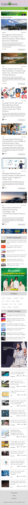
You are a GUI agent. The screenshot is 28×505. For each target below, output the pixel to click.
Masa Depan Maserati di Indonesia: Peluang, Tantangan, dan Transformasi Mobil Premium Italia (13, 211)
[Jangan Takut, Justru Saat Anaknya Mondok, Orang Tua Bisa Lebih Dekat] (6, 384)
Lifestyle (9, 307)
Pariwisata (9, 298)
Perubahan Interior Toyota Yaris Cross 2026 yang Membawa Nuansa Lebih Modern (18, 402)
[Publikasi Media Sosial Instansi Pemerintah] (6, 395)
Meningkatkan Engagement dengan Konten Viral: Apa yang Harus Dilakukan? (16, 324)
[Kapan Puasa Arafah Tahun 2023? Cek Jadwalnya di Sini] (4, 251)
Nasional (8, 301)
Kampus (4, 32)
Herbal (3, 298)
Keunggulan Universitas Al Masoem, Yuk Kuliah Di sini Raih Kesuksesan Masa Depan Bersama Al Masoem (13, 37)
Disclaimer (14, 498)
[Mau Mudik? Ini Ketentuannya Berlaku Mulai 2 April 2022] (6, 453)
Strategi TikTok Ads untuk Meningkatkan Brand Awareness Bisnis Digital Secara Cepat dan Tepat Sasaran (12, 107)
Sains (15, 304)
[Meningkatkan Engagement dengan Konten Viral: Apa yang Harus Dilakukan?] (4, 325)
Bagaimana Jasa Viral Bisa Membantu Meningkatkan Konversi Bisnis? (15, 329)
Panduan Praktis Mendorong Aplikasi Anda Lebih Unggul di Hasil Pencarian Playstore (17, 462)
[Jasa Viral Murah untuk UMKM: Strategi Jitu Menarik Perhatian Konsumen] (4, 338)
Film (11, 304)
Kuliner (21, 298)
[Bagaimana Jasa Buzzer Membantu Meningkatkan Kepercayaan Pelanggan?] (4, 333)
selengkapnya (21, 49)
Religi (13, 301)
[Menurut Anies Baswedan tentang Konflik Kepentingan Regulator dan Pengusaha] (4, 255)
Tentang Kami (14, 493)
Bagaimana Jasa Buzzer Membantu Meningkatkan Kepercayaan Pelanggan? (16, 333)
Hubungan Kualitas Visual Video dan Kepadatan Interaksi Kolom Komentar (18, 482)
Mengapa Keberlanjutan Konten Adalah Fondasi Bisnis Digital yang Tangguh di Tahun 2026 (13, 176)
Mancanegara (5, 304)
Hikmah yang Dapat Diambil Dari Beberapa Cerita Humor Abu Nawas (15, 260)
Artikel (14, 495)
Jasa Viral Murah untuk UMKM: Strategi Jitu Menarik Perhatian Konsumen (15, 338)
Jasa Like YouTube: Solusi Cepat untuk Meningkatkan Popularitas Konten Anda (16, 314)
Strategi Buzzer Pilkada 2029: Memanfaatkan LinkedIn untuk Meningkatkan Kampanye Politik (18, 412)
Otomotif (20, 304)
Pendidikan (15, 307)
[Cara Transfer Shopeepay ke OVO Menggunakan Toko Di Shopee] (4, 246)
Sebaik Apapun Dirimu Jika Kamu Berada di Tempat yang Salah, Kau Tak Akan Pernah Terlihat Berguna (13, 72)
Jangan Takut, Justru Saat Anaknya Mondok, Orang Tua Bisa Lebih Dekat (17, 383)
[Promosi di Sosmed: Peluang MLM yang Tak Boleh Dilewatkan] (6, 473)
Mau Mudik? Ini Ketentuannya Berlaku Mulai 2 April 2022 (17, 452)
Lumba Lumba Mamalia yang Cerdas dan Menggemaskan (17, 372)
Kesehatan (16, 298)
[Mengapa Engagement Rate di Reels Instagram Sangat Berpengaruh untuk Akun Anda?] (4, 319)
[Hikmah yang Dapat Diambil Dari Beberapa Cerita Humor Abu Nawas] (4, 260)
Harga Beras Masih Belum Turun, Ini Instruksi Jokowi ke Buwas (15, 264)
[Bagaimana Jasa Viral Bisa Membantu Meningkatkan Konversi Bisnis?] (4, 329)
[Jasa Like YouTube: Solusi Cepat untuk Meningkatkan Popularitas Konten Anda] (4, 315)
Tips (3, 66)
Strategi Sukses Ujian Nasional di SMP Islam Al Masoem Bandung (18, 421)
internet (4, 307)
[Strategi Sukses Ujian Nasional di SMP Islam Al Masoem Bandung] (6, 422)
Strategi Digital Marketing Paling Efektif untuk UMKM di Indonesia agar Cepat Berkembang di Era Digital (13, 142)
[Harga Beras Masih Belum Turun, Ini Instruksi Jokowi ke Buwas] (4, 264)
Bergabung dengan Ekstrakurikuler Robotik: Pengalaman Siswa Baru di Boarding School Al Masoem (17, 432)
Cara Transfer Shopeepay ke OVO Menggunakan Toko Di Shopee (14, 246)
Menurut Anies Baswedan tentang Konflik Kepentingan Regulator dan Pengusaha (16, 255)
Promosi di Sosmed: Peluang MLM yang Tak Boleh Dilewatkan (17, 472)
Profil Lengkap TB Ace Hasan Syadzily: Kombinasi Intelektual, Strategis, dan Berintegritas (17, 443)
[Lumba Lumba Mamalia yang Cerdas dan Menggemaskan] (6, 373)
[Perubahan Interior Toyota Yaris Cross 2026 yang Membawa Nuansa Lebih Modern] (6, 402)
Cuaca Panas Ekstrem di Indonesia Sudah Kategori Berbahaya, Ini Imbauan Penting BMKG (16, 242)
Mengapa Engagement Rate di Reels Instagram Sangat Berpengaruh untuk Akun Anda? (15, 320)
